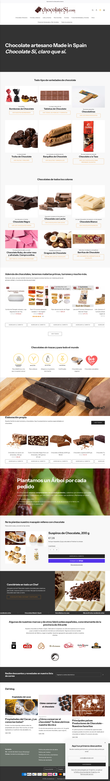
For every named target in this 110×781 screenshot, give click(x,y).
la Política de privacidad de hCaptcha (85, 772)
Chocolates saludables (91, 369)
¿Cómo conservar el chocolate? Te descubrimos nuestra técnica (54, 722)
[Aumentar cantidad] (57, 550)
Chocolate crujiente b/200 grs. (83, 452)
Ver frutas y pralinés (21, 160)
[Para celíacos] (33, 360)
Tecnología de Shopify (62, 778)
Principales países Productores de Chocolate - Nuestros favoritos (87, 723)
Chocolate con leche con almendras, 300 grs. (16, 454)
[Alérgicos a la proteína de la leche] (48, 360)
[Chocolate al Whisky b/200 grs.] (60, 439)
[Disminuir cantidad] (50, 550)
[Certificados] (62, 360)
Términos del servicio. (86, 774)
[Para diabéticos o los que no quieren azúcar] (18, 360)
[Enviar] (103, 675)
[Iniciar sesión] (96, 10)
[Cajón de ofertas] (100, 10)
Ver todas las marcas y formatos (55, 112)
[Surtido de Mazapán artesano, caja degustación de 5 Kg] (16, 296)
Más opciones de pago (77, 565)
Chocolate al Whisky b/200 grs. (60, 452)
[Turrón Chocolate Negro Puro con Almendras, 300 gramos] (38, 439)
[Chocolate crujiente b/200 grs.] (83, 439)
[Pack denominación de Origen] (60, 296)
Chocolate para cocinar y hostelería (24, 597)
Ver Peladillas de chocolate (55, 257)
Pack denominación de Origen (60, 309)
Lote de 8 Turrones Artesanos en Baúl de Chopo (83, 310)
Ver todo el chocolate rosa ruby (21, 259)
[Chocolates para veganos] (77, 360)
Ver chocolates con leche (55, 222)
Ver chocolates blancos (88, 225)
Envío (62, 541)
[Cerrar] (105, 743)
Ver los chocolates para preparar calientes (88, 161)
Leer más (8, 733)
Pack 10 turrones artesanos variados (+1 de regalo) (38, 310)
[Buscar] (93, 10)
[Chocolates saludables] (91, 360)
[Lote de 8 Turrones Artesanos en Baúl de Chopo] (83, 296)
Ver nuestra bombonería (21, 112)
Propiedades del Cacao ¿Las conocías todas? (21, 720)
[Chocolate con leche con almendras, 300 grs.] (16, 439)
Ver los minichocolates (88, 115)
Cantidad (51, 546)
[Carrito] (104, 10)
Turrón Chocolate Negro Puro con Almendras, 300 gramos (38, 454)
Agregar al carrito (16, 325)
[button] (7, 306)
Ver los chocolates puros (21, 225)
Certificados (62, 369)
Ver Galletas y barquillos (55, 160)
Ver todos (55, 334)
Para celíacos (33, 369)
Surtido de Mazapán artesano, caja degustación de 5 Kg (15, 310)
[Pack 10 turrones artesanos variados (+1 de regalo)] (38, 296)
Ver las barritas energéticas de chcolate (88, 257)
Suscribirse (86, 764)
